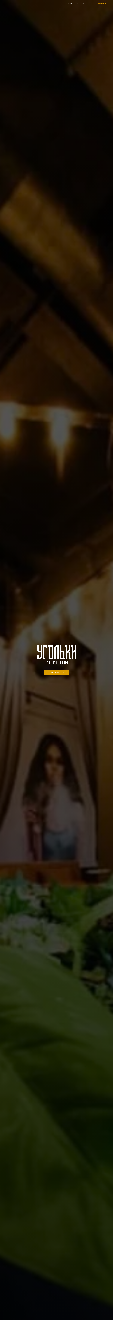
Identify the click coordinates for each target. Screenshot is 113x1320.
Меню (78, 3)
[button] (101, 3)
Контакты (86, 3)
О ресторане (68, 3)
